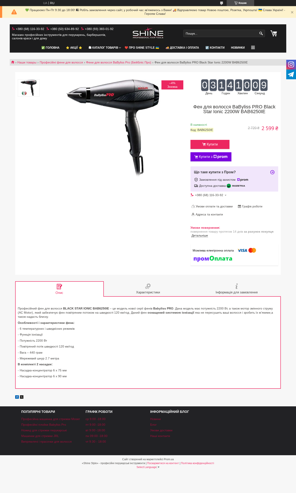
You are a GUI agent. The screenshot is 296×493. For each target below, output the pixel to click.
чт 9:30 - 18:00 (96, 441)
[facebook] (17, 397)
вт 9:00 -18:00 (95, 430)
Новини (155, 419)
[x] (21, 397)
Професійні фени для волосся (61, 62)
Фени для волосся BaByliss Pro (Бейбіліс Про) (118, 62)
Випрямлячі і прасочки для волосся (46, 441)
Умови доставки (161, 430)
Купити (212, 144)
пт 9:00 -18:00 (95, 424)
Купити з (205, 157)
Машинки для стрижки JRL (40, 436)
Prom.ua (169, 459)
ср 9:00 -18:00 (96, 419)
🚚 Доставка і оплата (182, 47)
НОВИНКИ (238, 47)
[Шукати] (261, 33)
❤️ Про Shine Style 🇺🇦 (142, 47)
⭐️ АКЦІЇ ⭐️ (74, 47)
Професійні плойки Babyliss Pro (43, 424)
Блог (153, 424)
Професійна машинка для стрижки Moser (50, 419)
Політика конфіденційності (197, 463)
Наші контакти (160, 436)
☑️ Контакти (214, 47)
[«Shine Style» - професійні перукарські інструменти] (148, 33)
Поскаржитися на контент (163, 463)
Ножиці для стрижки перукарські (44, 430)
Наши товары (26, 62)
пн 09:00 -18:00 (96, 436)
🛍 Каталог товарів (103, 47)
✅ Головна (50, 47)
